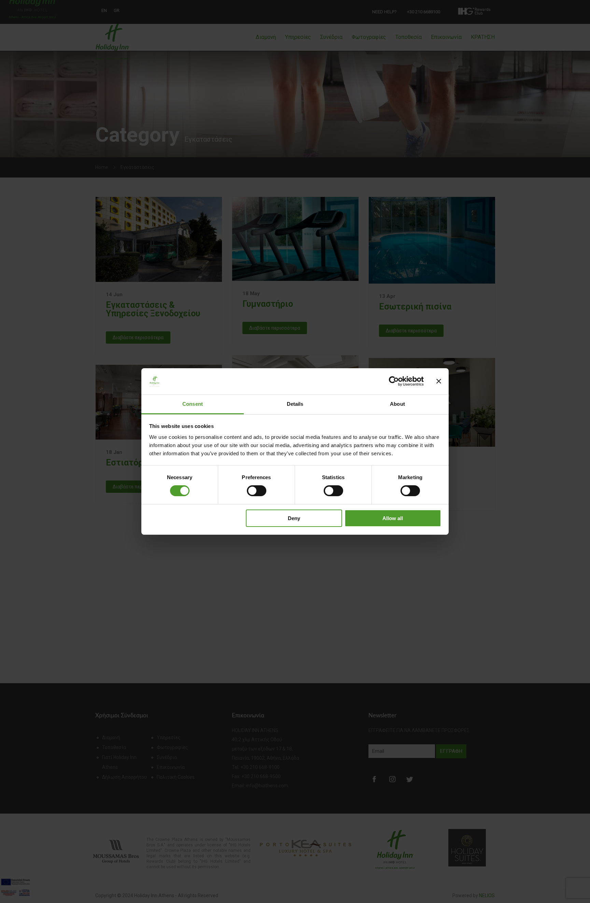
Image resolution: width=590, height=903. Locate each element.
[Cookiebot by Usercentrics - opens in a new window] (394, 381)
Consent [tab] (192, 404)
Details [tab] (295, 404)
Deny (294, 518)
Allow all (392, 518)
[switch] (256, 490)
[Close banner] (438, 381)
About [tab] (397, 404)
